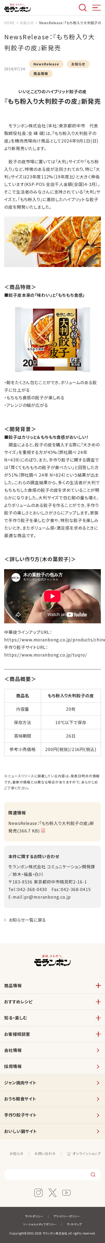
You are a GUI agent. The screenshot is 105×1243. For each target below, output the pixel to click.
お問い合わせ (45, 1153)
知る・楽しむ (15, 1018)
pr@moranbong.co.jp (47, 897)
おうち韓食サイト (20, 1099)
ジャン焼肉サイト (20, 1082)
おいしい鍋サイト (20, 1131)
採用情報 (12, 1066)
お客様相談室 (17, 1034)
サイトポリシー (34, 1216)
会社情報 (12, 1050)
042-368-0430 (32, 889)
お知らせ (16, 1153)
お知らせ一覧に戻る (27, 920)
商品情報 (12, 985)
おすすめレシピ (18, 1001)
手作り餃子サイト (20, 1115)
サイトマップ (74, 1224)
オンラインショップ (87, 1153)
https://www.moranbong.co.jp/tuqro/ (45, 655)
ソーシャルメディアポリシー (40, 1224)
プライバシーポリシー (66, 1216)
